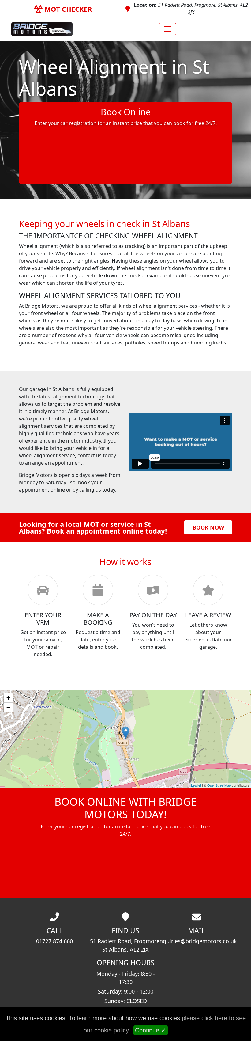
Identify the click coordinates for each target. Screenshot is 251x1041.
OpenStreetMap (219, 785)
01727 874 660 (54, 941)
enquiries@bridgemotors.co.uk (196, 941)
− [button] (8, 707)
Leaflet (196, 785)
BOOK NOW (208, 527)
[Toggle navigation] (167, 29)
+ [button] (8, 698)
